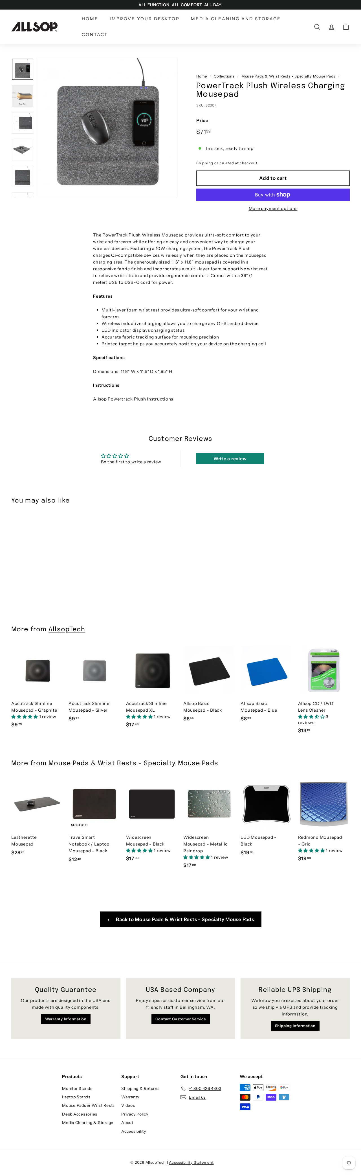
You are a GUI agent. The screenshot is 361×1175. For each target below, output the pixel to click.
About (127, 1122)
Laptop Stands (76, 1096)
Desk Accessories (79, 1114)
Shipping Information (295, 1025)
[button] (25, 716)
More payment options (273, 208)
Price (202, 120)
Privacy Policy (134, 1114)
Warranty (130, 1096)
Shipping (204, 163)
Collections (224, 76)
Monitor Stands (77, 1088)
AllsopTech (67, 629)
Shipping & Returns (140, 1088)
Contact (95, 34)
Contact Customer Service (180, 1019)
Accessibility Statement (191, 1162)
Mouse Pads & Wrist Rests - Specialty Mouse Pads (288, 76)
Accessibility (133, 1131)
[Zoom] (107, 127)
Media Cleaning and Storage (236, 18)
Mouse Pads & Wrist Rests (88, 1105)
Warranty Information (66, 1019)
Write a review (230, 458)
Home (90, 18)
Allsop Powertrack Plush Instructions (133, 399)
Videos (128, 1105)
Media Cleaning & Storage (87, 1122)
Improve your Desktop (145, 18)
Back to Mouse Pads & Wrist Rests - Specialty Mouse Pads (184, 919)
